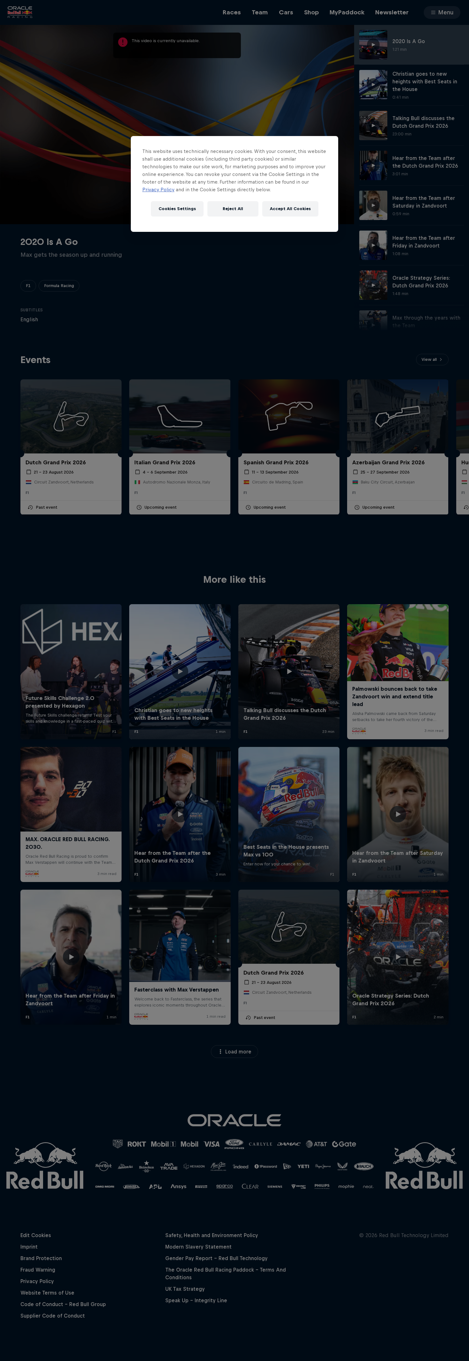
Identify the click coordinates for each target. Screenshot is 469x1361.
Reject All (233, 208)
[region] (234, 184)
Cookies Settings (177, 208)
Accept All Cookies (290, 208)
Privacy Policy (158, 189)
